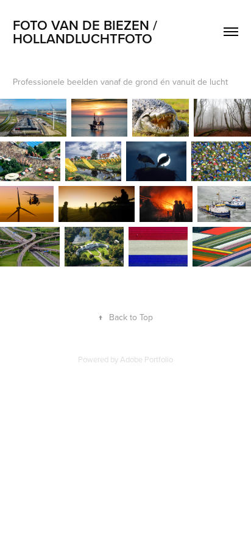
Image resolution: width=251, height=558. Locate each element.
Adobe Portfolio (146, 359)
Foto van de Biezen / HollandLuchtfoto (87, 31)
